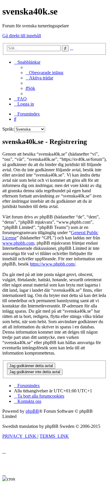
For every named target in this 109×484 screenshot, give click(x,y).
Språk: (8, 129)
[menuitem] (44, 72)
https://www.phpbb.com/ (52, 263)
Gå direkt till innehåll (21, 35)
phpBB (32, 411)
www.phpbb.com (18, 243)
